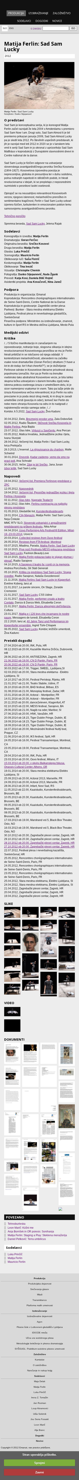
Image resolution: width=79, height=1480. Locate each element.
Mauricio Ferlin (16, 1261)
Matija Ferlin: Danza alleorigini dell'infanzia (44, 606)
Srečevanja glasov (39, 1289)
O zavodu (36, 29)
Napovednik (26, 488)
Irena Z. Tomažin (39, 1397)
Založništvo (62, 13)
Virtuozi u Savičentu (43, 430)
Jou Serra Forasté (40, 1419)
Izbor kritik (10, 468)
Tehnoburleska (16, 1223)
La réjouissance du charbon (47, 449)
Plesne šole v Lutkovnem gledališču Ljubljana (40, 1327)
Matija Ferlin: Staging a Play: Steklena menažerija (37, 1235)
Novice (57, 21)
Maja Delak (39, 1381)
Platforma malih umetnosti (40, 1305)
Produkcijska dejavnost (39, 1283)
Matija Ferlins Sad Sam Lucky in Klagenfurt (44, 579)
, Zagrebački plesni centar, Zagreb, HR (39, 842)
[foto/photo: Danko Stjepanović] (12, 912)
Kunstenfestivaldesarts (49, 511)
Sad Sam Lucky (35, 223)
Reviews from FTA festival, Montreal (40, 541)
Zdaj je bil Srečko (37, 464)
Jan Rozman (39, 1403)
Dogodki (42, 21)
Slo (5, 28)
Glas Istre (24, 500)
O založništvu (40, 1365)
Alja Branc (39, 1430)
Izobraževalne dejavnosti (39, 1316)
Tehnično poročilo (14, 216)
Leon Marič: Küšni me (21, 1227)
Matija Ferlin (15, 1258)
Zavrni (39, 1472)
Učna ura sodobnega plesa (40, 1338)
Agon (39, 1322)
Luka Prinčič (15, 1254)
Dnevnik (24, 457)
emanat (39, 5)
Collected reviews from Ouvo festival (40, 537)
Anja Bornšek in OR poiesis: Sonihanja (31, 1231)
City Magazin (27, 515)
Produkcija (16, 13)
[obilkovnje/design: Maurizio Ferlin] (30, 942)
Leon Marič (39, 1425)
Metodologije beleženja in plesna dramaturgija (39, 1343)
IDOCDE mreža (39, 1332)
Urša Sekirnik (39, 1414)
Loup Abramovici (39, 1408)
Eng (11, 28)
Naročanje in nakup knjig (39, 1370)
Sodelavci (24, 21)
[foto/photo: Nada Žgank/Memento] (30, 965)
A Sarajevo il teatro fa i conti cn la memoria (44, 564)
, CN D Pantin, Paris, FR (30, 660)
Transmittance (39, 1300)
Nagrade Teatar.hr (42, 500)
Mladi (39, 1294)
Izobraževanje (38, 13)
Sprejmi (39, 1462)
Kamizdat (39, 1359)
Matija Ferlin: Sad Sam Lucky (57, 545)
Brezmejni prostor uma (39, 419)
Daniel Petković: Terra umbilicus (27, 1239)
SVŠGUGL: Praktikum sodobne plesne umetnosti (40, 1349)
